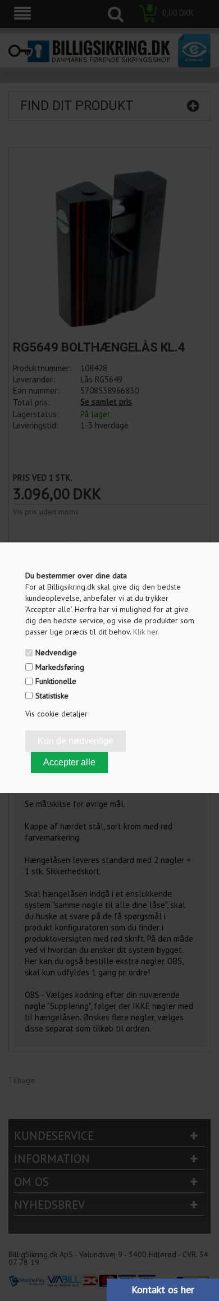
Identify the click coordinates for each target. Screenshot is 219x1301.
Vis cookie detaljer (56, 714)
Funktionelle (55, 681)
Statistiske (52, 696)
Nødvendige (56, 652)
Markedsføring (59, 667)
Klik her (146, 632)
